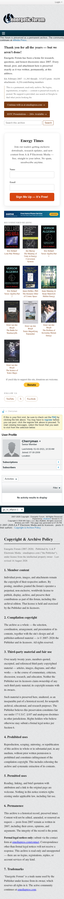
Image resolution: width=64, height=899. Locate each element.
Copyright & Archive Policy (27, 527)
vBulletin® (47, 519)
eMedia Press (19, 40)
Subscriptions (10, 462)
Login (57, 2)
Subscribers (9, 467)
